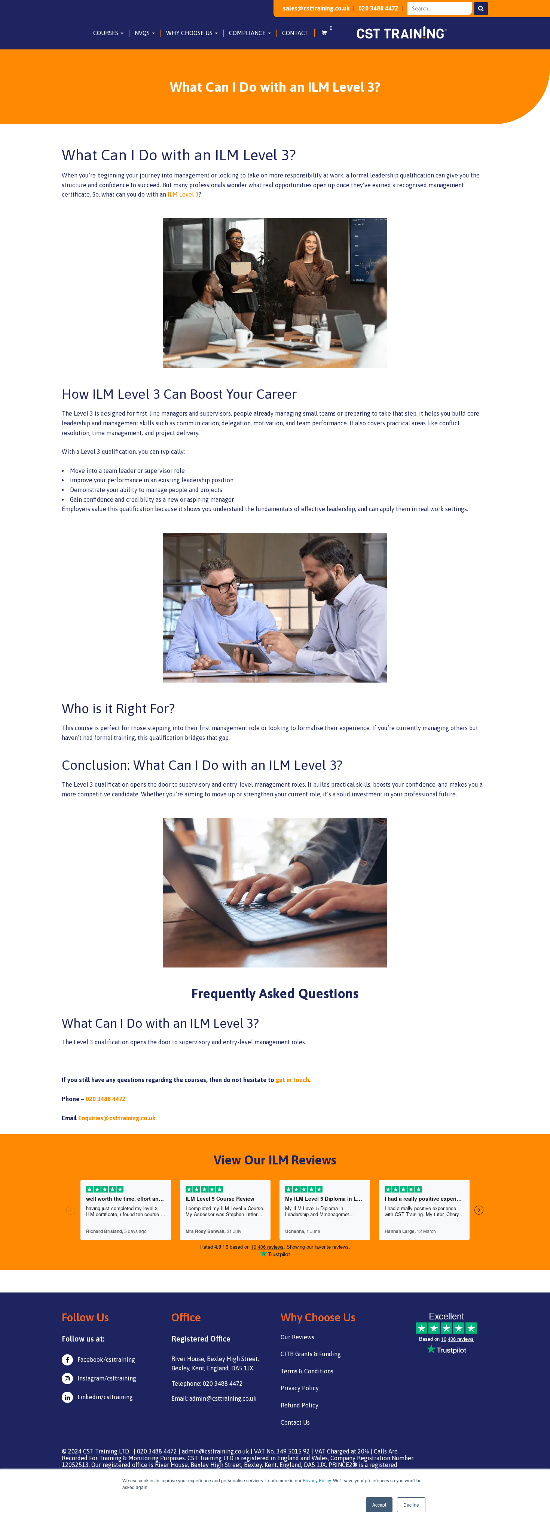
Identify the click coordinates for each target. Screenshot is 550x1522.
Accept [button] (379, 1504)
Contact (295, 33)
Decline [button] (411, 1504)
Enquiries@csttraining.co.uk (116, 1118)
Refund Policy (299, 1405)
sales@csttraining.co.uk (316, 8)
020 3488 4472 (378, 8)
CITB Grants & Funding (311, 1354)
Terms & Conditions (307, 1371)
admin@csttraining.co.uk (215, 1451)
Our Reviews (297, 1337)
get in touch (292, 1079)
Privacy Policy (317, 1480)
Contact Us (295, 1422)
